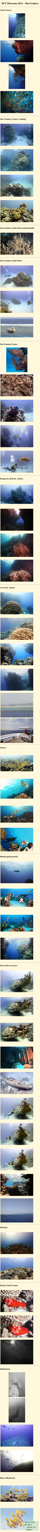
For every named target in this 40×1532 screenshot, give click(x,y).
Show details (31, 1522)
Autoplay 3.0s (31, 1527)
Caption (29, 1525)
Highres (29, 1529)
